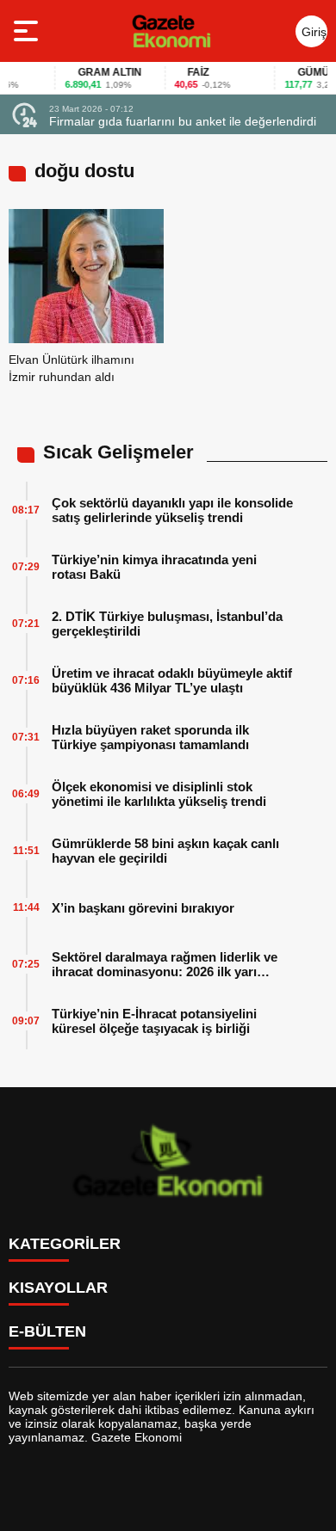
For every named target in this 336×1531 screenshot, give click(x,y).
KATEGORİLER (65, 1243)
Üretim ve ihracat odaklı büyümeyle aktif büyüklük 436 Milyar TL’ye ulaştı (172, 680)
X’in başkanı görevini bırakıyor (143, 908)
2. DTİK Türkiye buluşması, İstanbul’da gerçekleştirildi (167, 623)
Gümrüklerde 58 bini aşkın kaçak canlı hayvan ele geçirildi (165, 850)
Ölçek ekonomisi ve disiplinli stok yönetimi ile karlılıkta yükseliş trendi (159, 794)
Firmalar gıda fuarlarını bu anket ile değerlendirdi (182, 121)
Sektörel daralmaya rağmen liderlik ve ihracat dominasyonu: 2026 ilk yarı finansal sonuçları (164, 964)
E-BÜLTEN (47, 1331)
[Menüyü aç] (28, 31)
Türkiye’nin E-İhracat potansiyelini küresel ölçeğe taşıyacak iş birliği (154, 1021)
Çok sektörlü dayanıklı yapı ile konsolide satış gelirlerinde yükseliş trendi (172, 510)
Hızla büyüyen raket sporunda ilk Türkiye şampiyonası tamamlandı (150, 737)
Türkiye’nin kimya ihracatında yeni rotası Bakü (154, 566)
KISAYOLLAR (58, 1287)
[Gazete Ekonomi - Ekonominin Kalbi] (171, 31)
